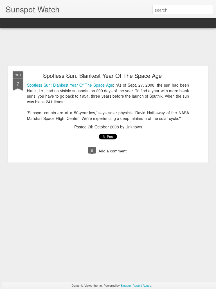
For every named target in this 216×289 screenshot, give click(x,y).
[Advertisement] (108, 47)
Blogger (126, 285)
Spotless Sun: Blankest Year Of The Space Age (102, 75)
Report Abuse (141, 285)
